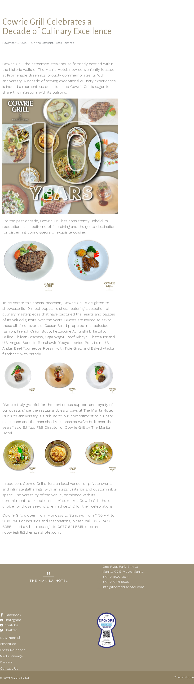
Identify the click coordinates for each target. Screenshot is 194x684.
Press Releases (64, 43)
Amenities (8, 644)
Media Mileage (11, 656)
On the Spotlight (42, 43)
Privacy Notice (184, 677)
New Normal (10, 637)
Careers (6, 662)
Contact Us (9, 668)
